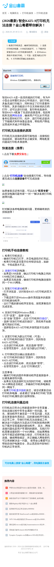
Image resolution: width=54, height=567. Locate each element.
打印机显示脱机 (17, 390)
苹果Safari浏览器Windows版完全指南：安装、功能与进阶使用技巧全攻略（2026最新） (28, 488)
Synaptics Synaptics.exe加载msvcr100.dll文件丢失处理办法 (28, 535)
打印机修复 (27, 13)
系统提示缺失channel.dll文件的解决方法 (23, 530)
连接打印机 (11, 270)
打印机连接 (16, 175)
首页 (4, 13)
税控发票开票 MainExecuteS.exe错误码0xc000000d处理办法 (28, 514)
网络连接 (17, 115)
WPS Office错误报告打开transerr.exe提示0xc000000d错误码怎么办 (28, 519)
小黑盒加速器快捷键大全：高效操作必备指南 (26, 493)
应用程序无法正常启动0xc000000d (21, 509)
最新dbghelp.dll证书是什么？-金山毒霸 (23, 504)
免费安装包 (20, 154)
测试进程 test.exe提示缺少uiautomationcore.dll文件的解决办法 (28, 525)
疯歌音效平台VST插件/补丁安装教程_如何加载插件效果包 (28, 498)
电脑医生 (14, 13)
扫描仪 (43, 318)
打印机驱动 (16, 288)
